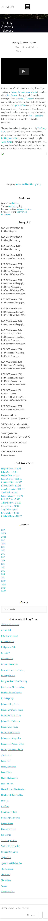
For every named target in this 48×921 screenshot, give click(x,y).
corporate (12, 206)
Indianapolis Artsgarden (11, 738)
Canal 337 (5, 653)
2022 (3, 536)
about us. (15, 203)
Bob (17, 47)
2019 (3, 547)
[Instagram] (44, 915)
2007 (3, 588)
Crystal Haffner (20, 105)
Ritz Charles (6, 834)
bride (21, 98)
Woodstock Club (8, 891)
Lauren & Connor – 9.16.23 (12, 496)
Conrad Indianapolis (9, 664)
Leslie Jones (7, 141)
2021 (3, 540)
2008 (3, 584)
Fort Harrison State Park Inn (12, 687)
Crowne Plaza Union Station (12, 670)
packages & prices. (24, 209)
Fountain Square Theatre (11, 692)
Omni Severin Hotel (9, 812)
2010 (3, 577)
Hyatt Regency (7, 698)
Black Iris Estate (7, 641)
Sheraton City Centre (9, 851)
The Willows (6, 880)
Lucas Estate (6, 772)
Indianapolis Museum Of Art (12, 744)
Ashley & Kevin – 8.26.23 (11, 502)
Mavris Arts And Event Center (13, 789)
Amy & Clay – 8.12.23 (9, 509)
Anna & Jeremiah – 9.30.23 (12, 489)
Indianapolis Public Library (12, 749)
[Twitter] (37, 915)
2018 (3, 550)
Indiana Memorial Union (11, 715)
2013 (3, 567)
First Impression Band (10, 138)
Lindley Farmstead (8, 766)
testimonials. (22, 211)
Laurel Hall (5, 761)
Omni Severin (12, 95)
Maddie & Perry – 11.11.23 (10, 475)
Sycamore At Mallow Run (11, 863)
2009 (3, 581)
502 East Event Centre (10, 624)
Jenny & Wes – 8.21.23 (10, 506)
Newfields (5, 806)
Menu (27, 6)
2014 (3, 564)
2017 (3, 553)
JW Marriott (6, 755)
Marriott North (7, 783)
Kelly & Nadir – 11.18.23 (10, 472)
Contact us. (6, 214)
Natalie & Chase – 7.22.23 (11, 516)
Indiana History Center (10, 704)
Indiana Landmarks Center (12, 709)
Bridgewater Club (8, 647)
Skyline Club (6, 857)
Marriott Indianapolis (9, 778)
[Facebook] (41, 915)
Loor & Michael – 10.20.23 (11, 479)
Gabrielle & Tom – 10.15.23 (11, 482)
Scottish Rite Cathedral (10, 846)
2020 (3, 543)
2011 (3, 574)
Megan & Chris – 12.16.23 (11, 468)
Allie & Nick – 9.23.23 (9, 492)
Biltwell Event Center (9, 635)
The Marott (5, 874)
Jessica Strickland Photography (28, 184)
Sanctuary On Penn (9, 840)
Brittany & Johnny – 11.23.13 (24, 42)
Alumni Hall (6, 630)
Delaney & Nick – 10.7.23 (11, 485)
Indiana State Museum (10, 732)
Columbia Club (7, 658)
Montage (4, 800)
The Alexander (7, 868)
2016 (3, 557)
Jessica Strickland (35, 115)
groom (30, 98)
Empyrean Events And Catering (14, 681)
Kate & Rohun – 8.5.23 (10, 513)
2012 (3, 571)
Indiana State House (9, 726)
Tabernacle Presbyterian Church (24, 92)
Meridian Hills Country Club (12, 795)
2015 (3, 560)
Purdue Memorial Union (10, 817)
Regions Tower (7, 823)
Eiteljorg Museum (8, 675)
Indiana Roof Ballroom (10, 721)
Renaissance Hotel (8, 829)
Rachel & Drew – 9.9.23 (10, 499)
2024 (3, 530)
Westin (4, 886)
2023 (3, 533)
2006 (3, 591)
